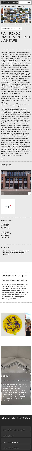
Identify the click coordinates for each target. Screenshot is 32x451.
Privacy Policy (16, 442)
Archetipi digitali (13, 448)
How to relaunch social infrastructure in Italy (16, 251)
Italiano (3, 158)
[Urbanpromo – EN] (9, 2)
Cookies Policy (7, 442)
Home (2, 6)
